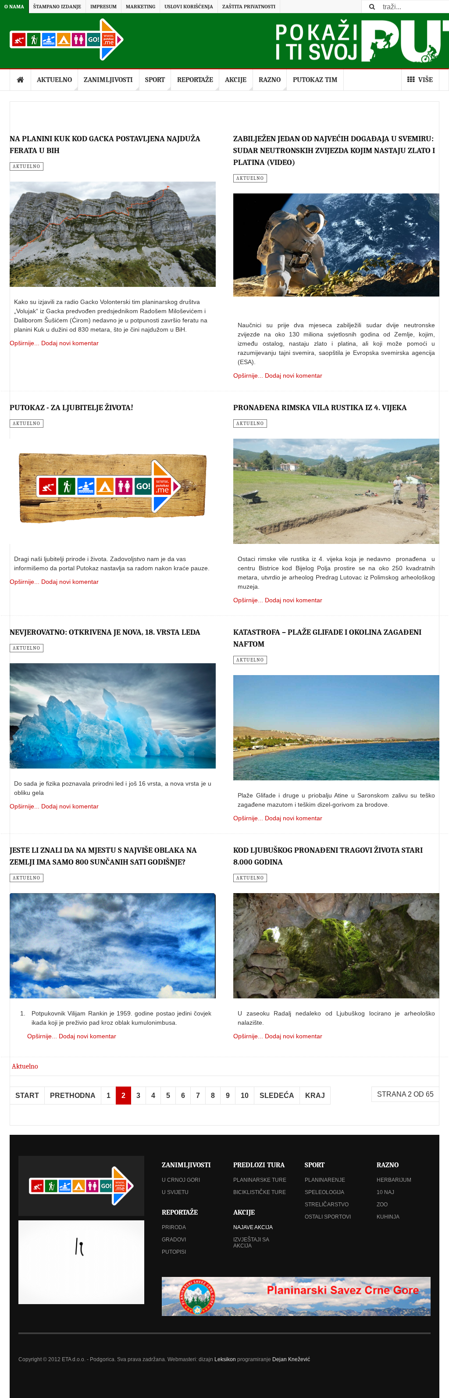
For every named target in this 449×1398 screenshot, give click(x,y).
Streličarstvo (327, 1204)
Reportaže (195, 80)
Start (27, 1095)
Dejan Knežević (291, 1359)
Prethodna (73, 1095)
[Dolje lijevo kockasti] (81, 1262)
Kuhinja (388, 1217)
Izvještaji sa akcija (251, 1243)
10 (245, 1095)
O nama (14, 7)
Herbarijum (394, 1180)
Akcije (235, 80)
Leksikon (225, 1359)
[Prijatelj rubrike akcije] (296, 1296)
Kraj (315, 1095)
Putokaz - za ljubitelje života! (71, 407)
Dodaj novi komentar (70, 343)
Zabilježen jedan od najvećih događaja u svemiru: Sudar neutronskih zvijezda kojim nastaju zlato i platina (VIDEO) (334, 150)
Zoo (382, 1204)
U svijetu (175, 1192)
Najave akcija (253, 1227)
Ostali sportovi (328, 1217)
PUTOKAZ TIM (315, 80)
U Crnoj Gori (181, 1180)
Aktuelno (54, 80)
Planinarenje (325, 1180)
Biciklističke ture (259, 1192)
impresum (103, 7)
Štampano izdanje (57, 7)
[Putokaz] (67, 39)
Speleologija (324, 1192)
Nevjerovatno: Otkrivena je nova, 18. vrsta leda (105, 632)
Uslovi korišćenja (188, 7)
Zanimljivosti (108, 80)
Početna (20, 79)
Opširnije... (24, 343)
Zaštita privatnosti (248, 7)
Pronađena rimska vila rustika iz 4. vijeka (320, 407)
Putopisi (174, 1252)
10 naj (385, 1192)
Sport (155, 80)
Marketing (140, 7)
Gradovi (174, 1240)
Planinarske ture (259, 1180)
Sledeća (277, 1095)
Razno (270, 80)
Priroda (174, 1227)
